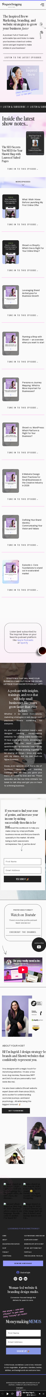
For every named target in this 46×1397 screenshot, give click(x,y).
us (36, 1383)
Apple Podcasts (25, 640)
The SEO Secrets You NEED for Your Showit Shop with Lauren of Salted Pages (12, 154)
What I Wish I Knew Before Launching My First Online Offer (32, 202)
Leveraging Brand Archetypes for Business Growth (31, 293)
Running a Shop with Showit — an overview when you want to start (33, 340)
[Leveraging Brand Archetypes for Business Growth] (10, 297)
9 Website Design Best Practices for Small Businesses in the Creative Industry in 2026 (32, 480)
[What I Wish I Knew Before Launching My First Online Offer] (10, 206)
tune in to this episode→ (23, 168)
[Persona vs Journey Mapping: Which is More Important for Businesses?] (10, 389)
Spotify (24, 642)
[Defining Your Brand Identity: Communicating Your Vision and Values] (10, 527)
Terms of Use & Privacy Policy (27, 1385)
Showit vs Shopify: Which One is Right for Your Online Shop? (33, 248)
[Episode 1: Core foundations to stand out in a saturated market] (10, 572)
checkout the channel (23, 932)
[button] (7, 1394)
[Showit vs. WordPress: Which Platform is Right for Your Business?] (10, 434)
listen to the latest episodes (23, 57)
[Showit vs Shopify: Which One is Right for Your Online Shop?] (10, 252)
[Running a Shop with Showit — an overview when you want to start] (10, 343)
